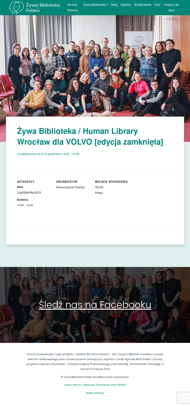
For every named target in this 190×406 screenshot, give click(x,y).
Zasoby (125, 5)
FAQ (157, 5)
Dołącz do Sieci (171, 7)
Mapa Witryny (95, 393)
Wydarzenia (142, 5)
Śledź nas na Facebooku (95, 305)
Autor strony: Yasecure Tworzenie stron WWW (95, 385)
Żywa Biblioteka (94, 5)
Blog (114, 5)
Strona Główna (72, 7)
